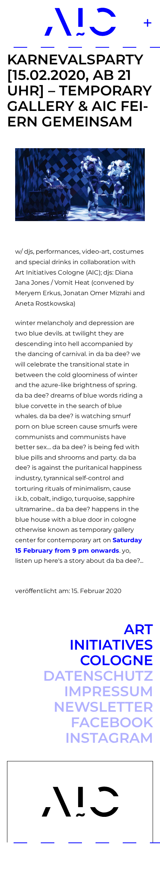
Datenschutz (98, 675)
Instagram (109, 737)
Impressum (108, 691)
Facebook (112, 722)
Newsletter (103, 706)
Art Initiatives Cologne (111, 645)
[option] (80, 184)
